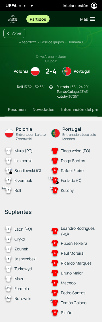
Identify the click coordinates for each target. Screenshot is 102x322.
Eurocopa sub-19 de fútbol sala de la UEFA (13, 19)
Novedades (43, 109)
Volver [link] (17, 33)
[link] (38, 19)
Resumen (17, 109)
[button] (86, 19)
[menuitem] (50, 19)
